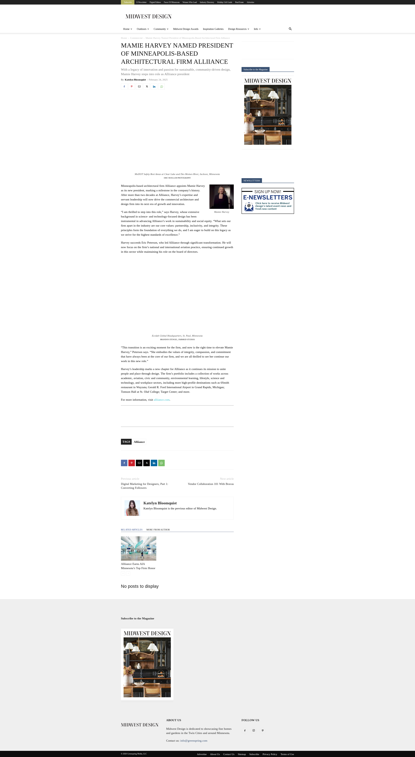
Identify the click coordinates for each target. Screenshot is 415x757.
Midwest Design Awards (185, 29)
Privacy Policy (270, 754)
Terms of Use (287, 754)
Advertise (250, 2)
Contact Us (228, 754)
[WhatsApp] (161, 86)
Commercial (136, 38)
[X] (146, 86)
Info (256, 29)
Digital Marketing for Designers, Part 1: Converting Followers (144, 485)
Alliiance (139, 441)
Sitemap (242, 754)
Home (126, 29)
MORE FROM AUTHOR (158, 530)
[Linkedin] (154, 86)
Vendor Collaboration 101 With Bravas (211, 484)
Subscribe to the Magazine (255, 69)
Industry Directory (207, 2)
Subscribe (128, 2)
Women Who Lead (190, 2)
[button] (290, 29)
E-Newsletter (141, 2)
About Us (215, 754)
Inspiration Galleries (213, 29)
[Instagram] (253, 730)
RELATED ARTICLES (131, 530)
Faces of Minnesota (171, 2)
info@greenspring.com (193, 740)
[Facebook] (124, 86)
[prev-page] (123, 573)
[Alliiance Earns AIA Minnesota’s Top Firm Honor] (138, 548)
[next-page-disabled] (128, 573)
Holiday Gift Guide (224, 2)
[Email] (139, 86)
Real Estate (239, 2)
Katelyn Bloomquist (135, 79)
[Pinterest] (131, 86)
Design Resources (237, 29)
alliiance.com (162, 399)
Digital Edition (155, 2)
